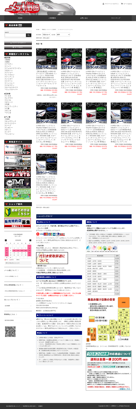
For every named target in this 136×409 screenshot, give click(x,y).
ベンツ (8, 66)
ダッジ (8, 130)
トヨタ (8, 96)
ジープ (8, 125)
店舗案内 (40, 406)
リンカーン (10, 134)
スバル (8, 100)
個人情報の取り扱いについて (13, 406)
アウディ (9, 64)
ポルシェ (9, 70)
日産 (7, 104)
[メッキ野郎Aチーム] (22, 13)
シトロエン (10, 75)
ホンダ (8, 111)
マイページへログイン (112, 4)
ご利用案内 (52, 18)
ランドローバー (12, 89)
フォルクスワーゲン (13, 68)
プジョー (9, 72)
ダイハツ (9, 102)
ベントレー (10, 83)
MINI (7, 62)
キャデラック (11, 121)
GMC (8, 119)
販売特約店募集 (9, 320)
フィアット (10, 77)
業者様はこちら (9, 314)
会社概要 (7, 305)
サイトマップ (115, 18)
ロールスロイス (12, 87)
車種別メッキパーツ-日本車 (49, 29)
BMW (8, 60)
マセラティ (10, 85)
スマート (9, 81)
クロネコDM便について (11, 276)
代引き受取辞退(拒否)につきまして (15, 291)
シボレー (9, 127)
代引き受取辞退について (12, 285)
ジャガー (9, 79)
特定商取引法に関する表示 (29, 406)
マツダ (8, 113)
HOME (20, 18)
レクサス (9, 98)
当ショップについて (11, 300)
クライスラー (11, 123)
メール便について (10, 270)
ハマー (8, 132)
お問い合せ (84, 18)
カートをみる (127, 4)
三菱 (7, 108)
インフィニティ (12, 106)
